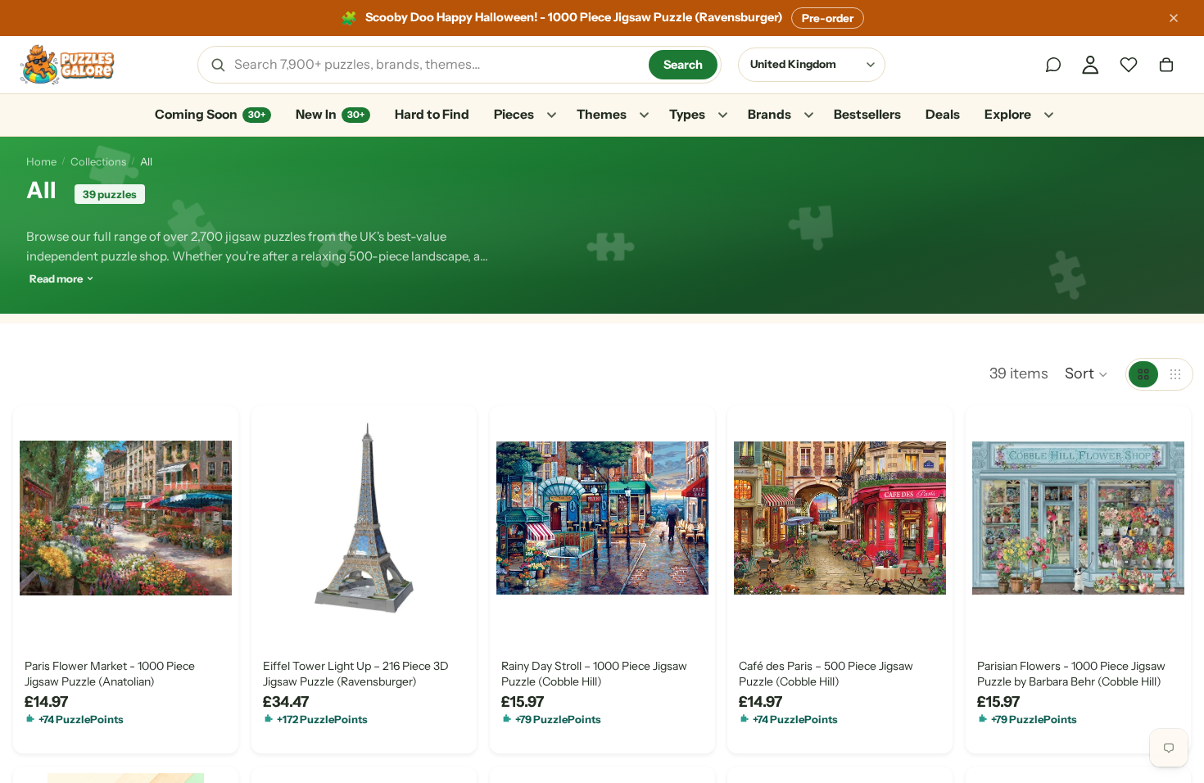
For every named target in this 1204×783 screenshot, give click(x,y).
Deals (943, 114)
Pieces (514, 114)
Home (41, 161)
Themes (602, 114)
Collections (98, 161)
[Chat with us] (1053, 65)
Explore (1007, 114)
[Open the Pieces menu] (551, 115)
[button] (1087, 374)
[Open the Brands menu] (808, 115)
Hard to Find (432, 114)
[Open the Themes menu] (643, 115)
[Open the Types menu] (722, 115)
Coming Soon (210, 114)
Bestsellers (867, 114)
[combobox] (435, 65)
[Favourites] (1129, 65)
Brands (769, 114)
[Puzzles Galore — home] (67, 64)
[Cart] (1166, 65)
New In (330, 114)
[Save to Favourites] (38, 605)
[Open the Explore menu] (1048, 115)
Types (687, 114)
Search (683, 64)
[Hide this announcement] (1174, 18)
